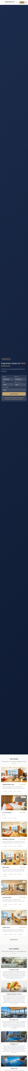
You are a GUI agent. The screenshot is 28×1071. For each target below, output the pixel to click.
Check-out (16, 376)
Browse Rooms (14, 939)
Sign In (22, 2)
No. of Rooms (5, 387)
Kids (18, 382)
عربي (17, 2)
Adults (4, 382)
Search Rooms (14, 394)
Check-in (4, 376)
